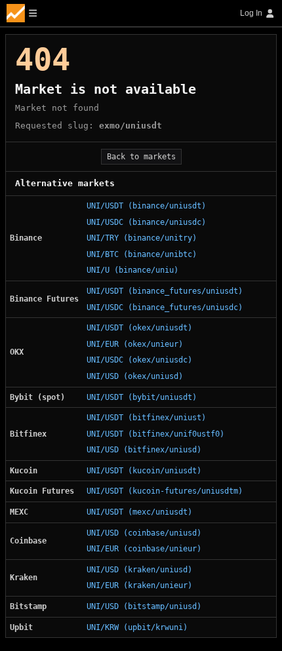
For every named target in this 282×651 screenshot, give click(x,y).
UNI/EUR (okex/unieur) (135, 344)
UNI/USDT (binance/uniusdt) (146, 205)
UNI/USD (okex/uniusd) (135, 376)
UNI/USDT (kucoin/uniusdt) (144, 470)
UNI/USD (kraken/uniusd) (139, 569)
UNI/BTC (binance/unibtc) (142, 254)
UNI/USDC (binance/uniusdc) (146, 222)
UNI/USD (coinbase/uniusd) (144, 533)
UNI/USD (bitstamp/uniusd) (144, 606)
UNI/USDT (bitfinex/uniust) (146, 417)
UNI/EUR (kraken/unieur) (139, 585)
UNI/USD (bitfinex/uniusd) (144, 449)
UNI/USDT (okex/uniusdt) (139, 327)
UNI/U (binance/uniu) (132, 270)
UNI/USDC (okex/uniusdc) (139, 360)
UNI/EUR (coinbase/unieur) (144, 548)
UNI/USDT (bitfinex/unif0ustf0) (155, 434)
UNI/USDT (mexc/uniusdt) (139, 512)
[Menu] (21, 13)
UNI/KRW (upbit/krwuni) (137, 627)
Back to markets (141, 156)
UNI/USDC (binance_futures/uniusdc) (165, 307)
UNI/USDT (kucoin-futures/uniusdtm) (165, 491)
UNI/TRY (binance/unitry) (142, 238)
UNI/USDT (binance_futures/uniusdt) (165, 291)
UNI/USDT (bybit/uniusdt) (142, 397)
